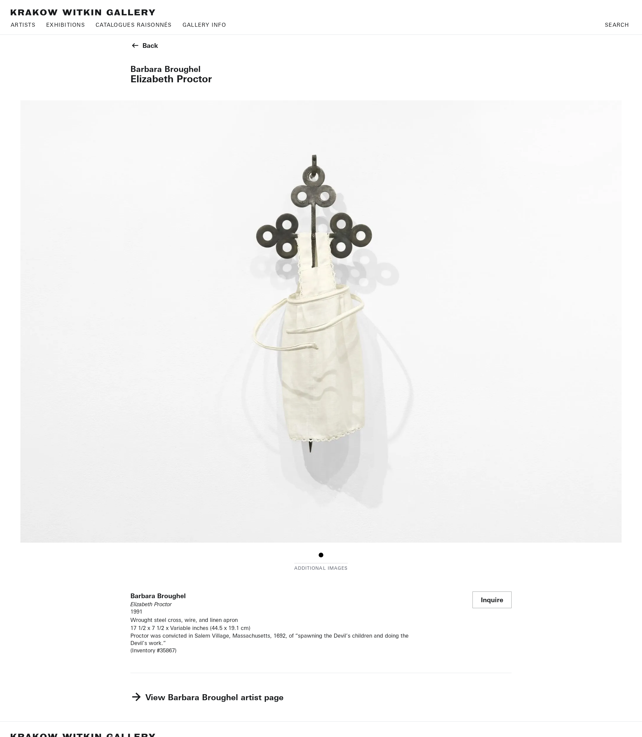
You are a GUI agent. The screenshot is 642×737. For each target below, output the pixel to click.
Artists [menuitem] (23, 24)
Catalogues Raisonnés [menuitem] (134, 24)
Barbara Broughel (165, 69)
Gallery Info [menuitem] (204, 24)
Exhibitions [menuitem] (65, 24)
